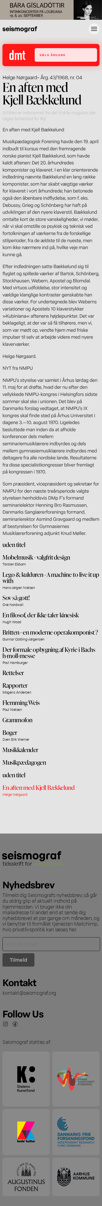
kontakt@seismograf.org (29, 992)
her (72, 929)
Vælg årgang (53, 55)
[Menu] (94, 28)
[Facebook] (15, 1024)
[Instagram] (5, 1024)
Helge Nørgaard (19, 77)
